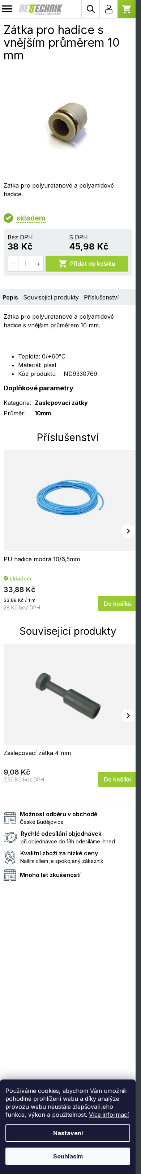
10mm (43, 413)
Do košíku (118, 603)
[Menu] (7, 9)
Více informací (109, 1114)
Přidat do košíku (92, 263)
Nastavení (68, 1133)
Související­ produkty (51, 297)
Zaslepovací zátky (61, 402)
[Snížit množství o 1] (13, 264)
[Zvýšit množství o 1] (38, 264)
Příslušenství (101, 297)
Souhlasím (68, 1156)
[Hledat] (90, 9)
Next (128, 530)
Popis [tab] (10, 297)
